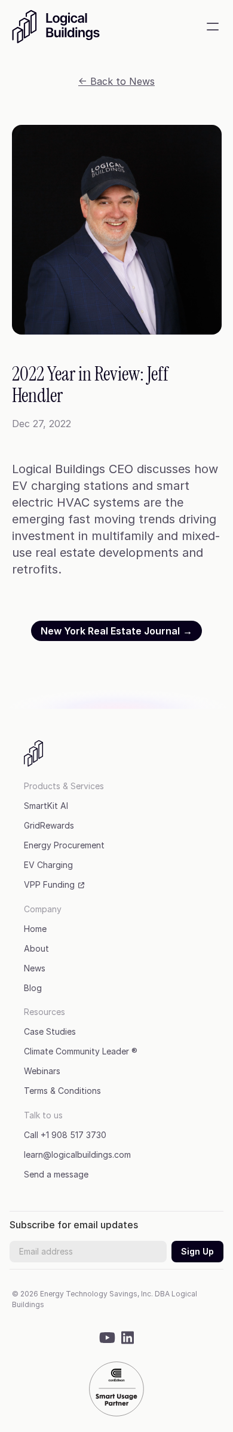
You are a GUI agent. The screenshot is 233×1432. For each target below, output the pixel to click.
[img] (63, 27)
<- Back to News (116, 81)
